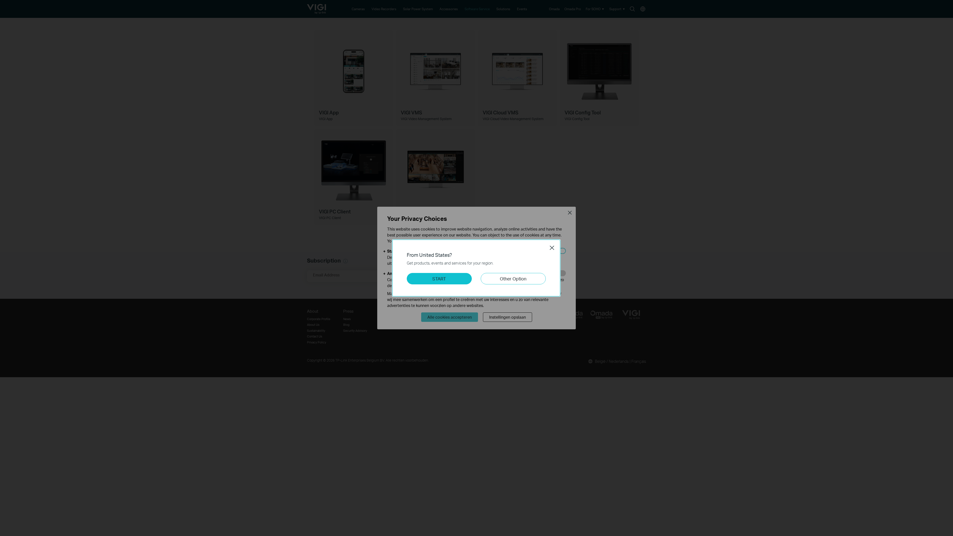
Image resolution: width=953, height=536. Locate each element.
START (439, 278)
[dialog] (476, 268)
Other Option (513, 278)
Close (551, 248)
